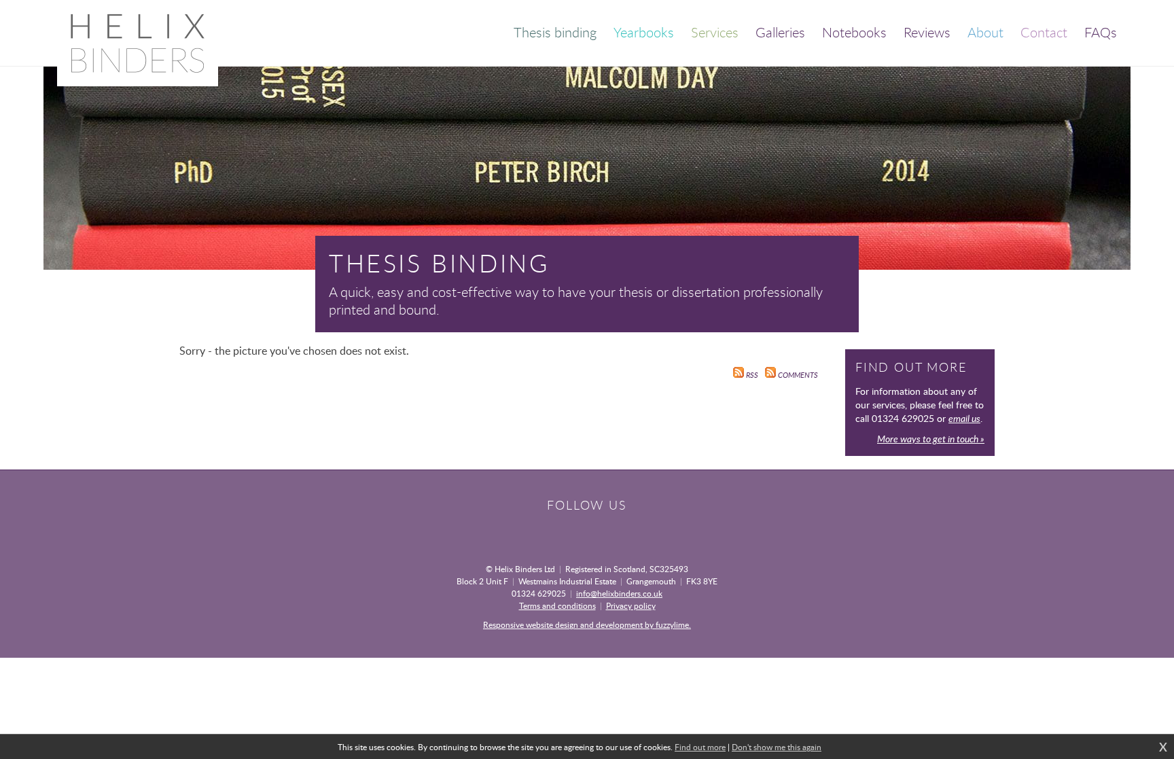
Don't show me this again (776, 746)
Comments (797, 375)
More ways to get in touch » (930, 438)
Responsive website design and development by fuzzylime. (587, 624)
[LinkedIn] (611, 529)
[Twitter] (587, 529)
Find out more (700, 746)
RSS (751, 375)
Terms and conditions (557, 605)
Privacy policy (631, 605)
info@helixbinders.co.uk (619, 593)
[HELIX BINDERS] (137, 43)
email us (964, 418)
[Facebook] (562, 529)
